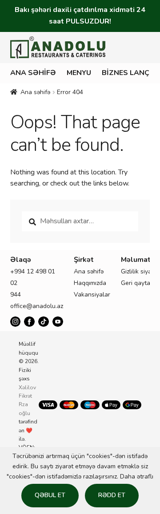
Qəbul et (50, 495)
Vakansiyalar (92, 294)
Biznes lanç (125, 73)
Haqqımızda (90, 283)
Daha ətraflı (136, 476)
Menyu (79, 73)
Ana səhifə (33, 73)
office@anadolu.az (36, 306)
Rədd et (111, 495)
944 (15, 294)
